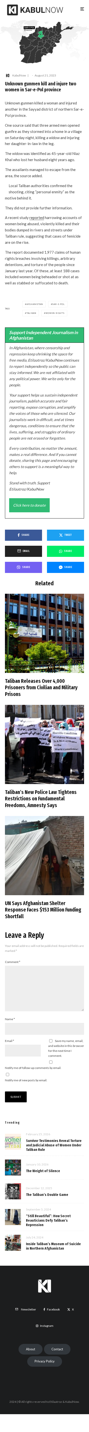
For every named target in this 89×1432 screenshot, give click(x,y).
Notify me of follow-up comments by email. (33, 1068)
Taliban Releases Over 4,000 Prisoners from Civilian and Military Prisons (41, 687)
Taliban (31, 313)
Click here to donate (29, 505)
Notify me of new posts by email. (26, 1080)
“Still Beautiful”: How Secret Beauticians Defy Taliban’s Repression (48, 1220)
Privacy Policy (45, 1361)
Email (9, 1041)
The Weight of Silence (43, 1171)
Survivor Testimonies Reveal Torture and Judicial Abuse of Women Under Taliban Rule (54, 1145)
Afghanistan (34, 304)
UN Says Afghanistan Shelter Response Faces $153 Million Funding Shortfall (43, 910)
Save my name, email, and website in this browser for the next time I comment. (66, 1048)
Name (10, 1019)
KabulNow (19, 75)
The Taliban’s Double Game (47, 1194)
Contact (57, 1349)
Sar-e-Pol (58, 304)
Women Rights (55, 313)
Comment (12, 962)
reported (36, 217)
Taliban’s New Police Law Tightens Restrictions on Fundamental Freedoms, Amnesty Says (41, 799)
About (30, 1349)
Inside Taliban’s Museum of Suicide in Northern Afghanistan (53, 1246)
